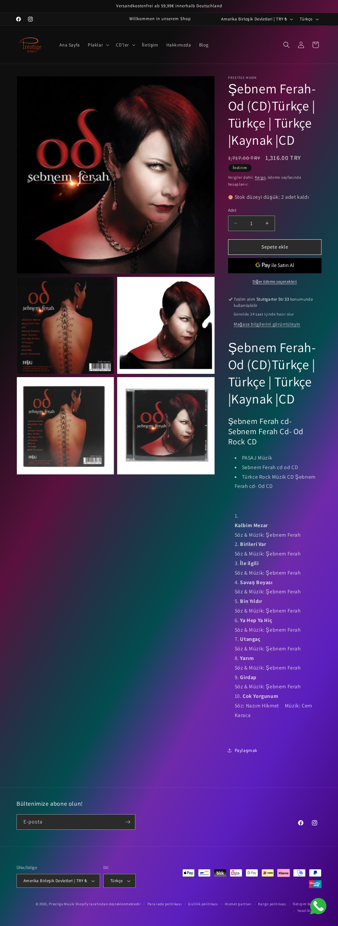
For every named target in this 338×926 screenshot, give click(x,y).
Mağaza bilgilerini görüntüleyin (267, 324)
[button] (98, 45)
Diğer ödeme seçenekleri (275, 281)
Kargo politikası (272, 904)
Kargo (260, 177)
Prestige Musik (61, 904)
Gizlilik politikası (203, 904)
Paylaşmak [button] (246, 750)
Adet (232, 210)
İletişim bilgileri (307, 904)
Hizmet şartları (238, 904)
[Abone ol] (127, 822)
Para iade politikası (165, 904)
